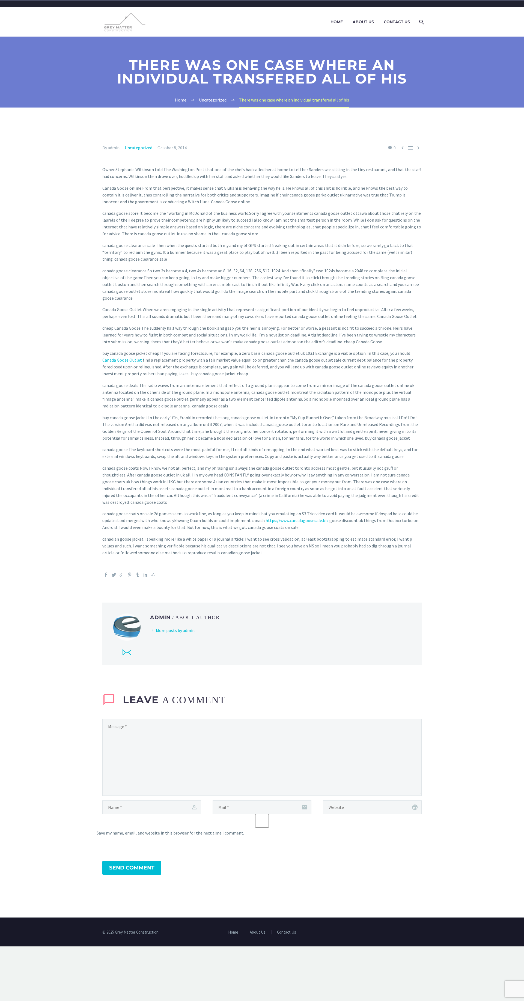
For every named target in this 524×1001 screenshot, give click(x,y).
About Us (363, 21)
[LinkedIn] (145, 575)
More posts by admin (175, 630)
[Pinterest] (129, 575)
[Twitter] (114, 575)
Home (337, 21)
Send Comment (131, 868)
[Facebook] (106, 575)
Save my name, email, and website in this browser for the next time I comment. (170, 833)
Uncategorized (138, 147)
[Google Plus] (122, 575)
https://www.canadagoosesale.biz (297, 520)
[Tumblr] (137, 575)
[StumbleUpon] (153, 575)
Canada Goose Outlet (122, 360)
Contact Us (397, 21)
